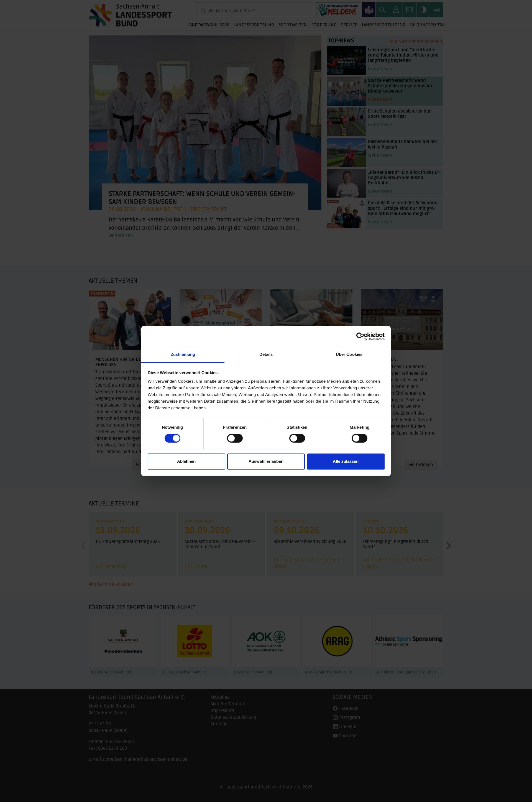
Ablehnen (186, 461)
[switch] (235, 438)
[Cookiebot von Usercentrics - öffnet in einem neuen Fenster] (360, 336)
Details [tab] (266, 354)
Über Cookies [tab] (349, 354)
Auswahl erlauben (266, 461)
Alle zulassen (346, 461)
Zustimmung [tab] (183, 354)
